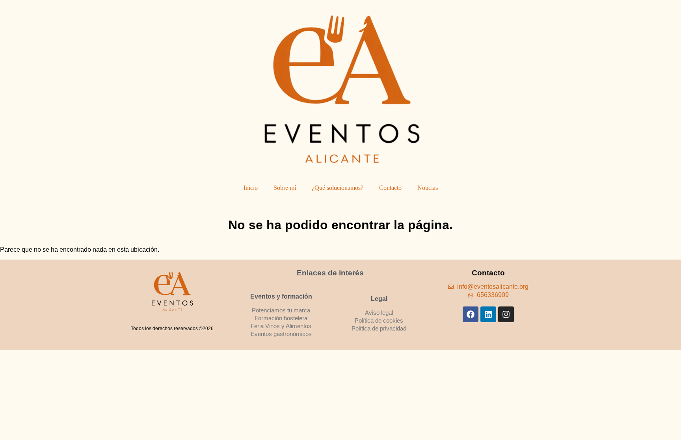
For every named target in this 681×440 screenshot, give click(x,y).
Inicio (251, 187)
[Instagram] (506, 314)
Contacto (390, 187)
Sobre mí (285, 187)
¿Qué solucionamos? (337, 187)
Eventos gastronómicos (281, 333)
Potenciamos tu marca (281, 310)
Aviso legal (379, 312)
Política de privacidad (379, 328)
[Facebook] (470, 314)
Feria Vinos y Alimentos (281, 326)
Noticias (427, 187)
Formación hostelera (281, 318)
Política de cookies (379, 320)
